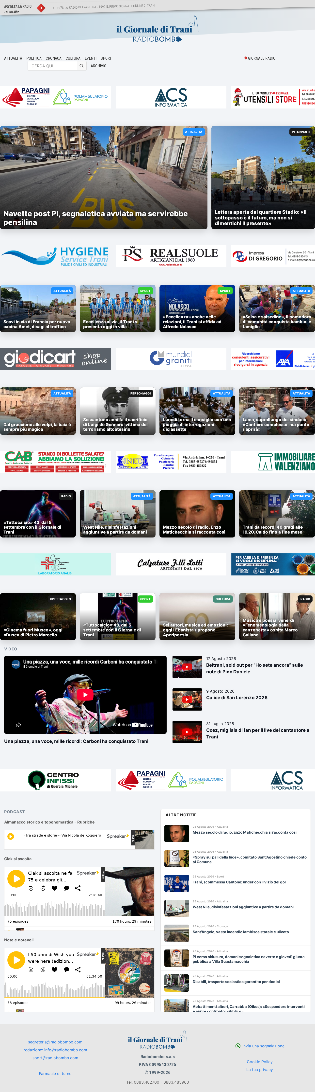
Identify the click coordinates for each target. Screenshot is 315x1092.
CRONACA (54, 58)
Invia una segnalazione (263, 1045)
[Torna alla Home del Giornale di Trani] (157, 29)
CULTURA (73, 58)
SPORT (106, 58)
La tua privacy (259, 1069)
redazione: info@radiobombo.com (55, 1049)
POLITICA (34, 58)
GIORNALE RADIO (261, 58)
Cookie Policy (260, 1061)
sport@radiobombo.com (55, 1057)
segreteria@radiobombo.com (55, 1041)
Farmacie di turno (55, 1073)
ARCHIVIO (98, 66)
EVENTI (90, 58)
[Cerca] (82, 66)
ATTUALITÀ (13, 58)
